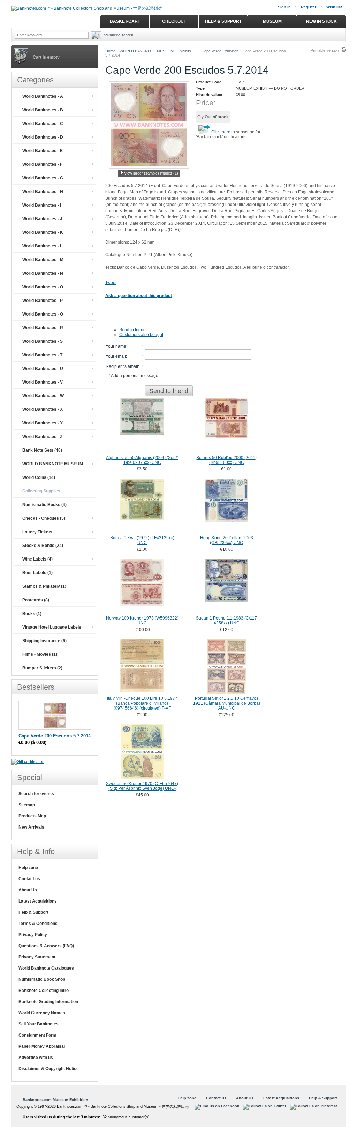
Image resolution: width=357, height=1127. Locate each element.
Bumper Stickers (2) (42, 668)
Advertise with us (35, 1057)
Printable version (325, 50)
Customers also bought (141, 334)
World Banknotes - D (42, 137)
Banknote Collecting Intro (43, 990)
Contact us (29, 878)
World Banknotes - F (42, 164)
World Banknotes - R (42, 327)
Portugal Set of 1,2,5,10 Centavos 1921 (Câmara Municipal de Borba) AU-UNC (226, 703)
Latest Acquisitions (37, 901)
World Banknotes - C (42, 123)
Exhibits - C (187, 51)
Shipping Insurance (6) (44, 640)
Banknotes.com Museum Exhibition (55, 1100)
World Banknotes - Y (42, 423)
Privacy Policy (32, 934)
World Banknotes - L (42, 246)
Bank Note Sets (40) (42, 450)
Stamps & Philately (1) (44, 586)
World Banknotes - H (42, 191)
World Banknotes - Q (42, 314)
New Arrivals (31, 827)
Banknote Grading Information (48, 1001)
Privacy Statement (36, 957)
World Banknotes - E (42, 150)
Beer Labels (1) (37, 572)
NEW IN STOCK (321, 21)
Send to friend (132, 329)
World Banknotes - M (42, 259)
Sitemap (26, 804)
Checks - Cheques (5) (43, 518)
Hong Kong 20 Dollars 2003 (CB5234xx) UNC (226, 540)
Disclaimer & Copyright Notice (48, 1068)
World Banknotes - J (42, 218)
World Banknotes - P (42, 300)
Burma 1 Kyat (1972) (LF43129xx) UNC (142, 540)
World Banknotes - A (42, 96)
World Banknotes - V (42, 382)
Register (308, 7)
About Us (27, 890)
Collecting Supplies (41, 491)
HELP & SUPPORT (223, 21)
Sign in (284, 7)
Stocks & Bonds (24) (42, 545)
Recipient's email (122, 366)
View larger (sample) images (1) (151, 173)
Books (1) (31, 613)
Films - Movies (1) (39, 654)
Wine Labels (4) (37, 559)
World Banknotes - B (42, 109)
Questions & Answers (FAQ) (46, 945)
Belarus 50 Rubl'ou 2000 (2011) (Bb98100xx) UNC (226, 460)
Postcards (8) (35, 600)
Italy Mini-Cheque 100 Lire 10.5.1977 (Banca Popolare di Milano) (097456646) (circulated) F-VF (142, 703)
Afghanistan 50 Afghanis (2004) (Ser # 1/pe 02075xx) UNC (142, 460)
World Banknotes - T (42, 355)
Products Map (32, 816)
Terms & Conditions (38, 923)
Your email (116, 356)
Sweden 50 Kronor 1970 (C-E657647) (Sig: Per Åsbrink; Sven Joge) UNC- (142, 786)
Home (110, 51)
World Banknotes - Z (42, 436)
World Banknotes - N (42, 273)
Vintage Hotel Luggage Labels (51, 627)
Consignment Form (37, 1035)
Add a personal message (134, 375)
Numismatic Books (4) (44, 504)
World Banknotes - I (41, 205)
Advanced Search (118, 35)
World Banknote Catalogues (46, 968)
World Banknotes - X (42, 409)
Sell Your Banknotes (38, 1024)
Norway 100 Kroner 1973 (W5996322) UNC (142, 620)
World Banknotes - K (42, 232)
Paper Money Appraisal (41, 1046)
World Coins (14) (38, 477)
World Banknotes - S (42, 341)
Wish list (334, 7)
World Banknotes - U (42, 368)
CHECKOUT (174, 21)
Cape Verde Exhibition (220, 51)
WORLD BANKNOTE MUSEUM (147, 51)
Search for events (36, 793)
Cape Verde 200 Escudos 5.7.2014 (54, 736)
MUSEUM (272, 21)
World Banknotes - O (42, 286)
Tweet (110, 282)
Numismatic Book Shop (41, 979)
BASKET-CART (125, 21)
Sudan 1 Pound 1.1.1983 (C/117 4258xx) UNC (226, 620)
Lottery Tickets (37, 531)
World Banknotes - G (42, 178)
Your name (116, 346)
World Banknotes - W (43, 395)
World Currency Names (41, 1012)
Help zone (28, 867)
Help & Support (33, 912)
